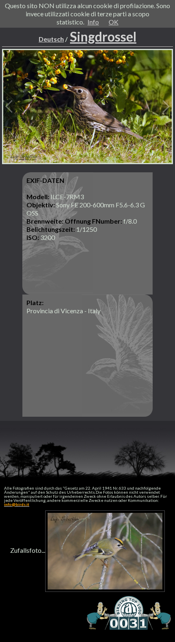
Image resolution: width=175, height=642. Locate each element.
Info (93, 22)
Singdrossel (103, 36)
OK (113, 22)
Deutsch (51, 39)
